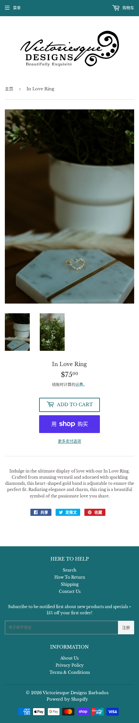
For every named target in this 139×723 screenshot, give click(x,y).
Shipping (70, 584)
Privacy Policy (70, 665)
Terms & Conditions (69, 672)
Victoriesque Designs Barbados (76, 692)
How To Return (69, 577)
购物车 (128, 8)
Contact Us (69, 591)
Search (69, 570)
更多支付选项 (69, 441)
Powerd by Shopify (67, 699)
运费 (79, 384)
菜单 (17, 8)
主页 (9, 89)
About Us (69, 658)
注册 (126, 627)
